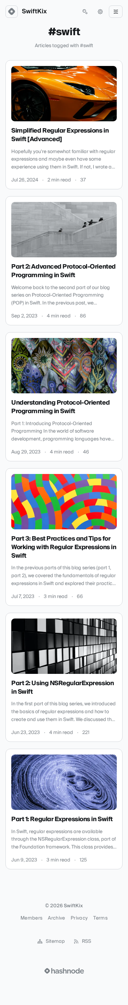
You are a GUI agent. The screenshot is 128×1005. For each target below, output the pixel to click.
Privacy (79, 918)
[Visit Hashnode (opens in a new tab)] (64, 971)
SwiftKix (34, 11)
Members (31, 918)
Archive (56, 918)
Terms (100, 918)
